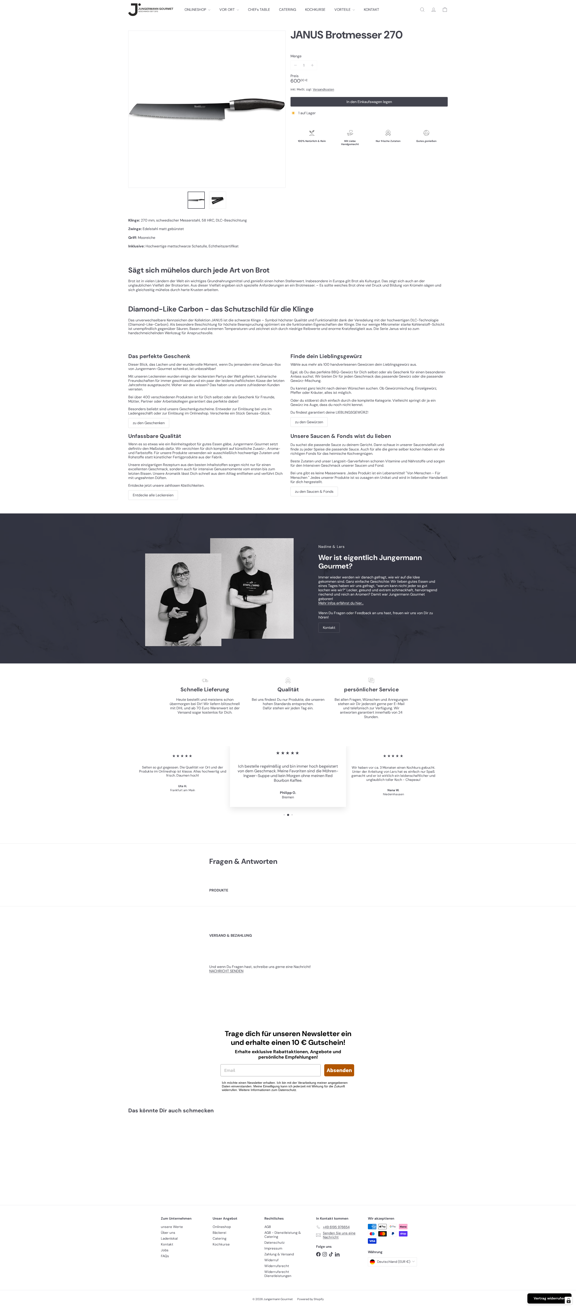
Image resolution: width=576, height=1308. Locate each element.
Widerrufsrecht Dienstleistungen (277, 1274)
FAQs (165, 1256)
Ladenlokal (169, 1238)
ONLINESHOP (195, 9)
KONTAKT (371, 9)
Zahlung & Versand (279, 1254)
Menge (296, 56)
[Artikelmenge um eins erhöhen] (312, 65)
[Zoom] (206, 109)
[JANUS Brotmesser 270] (153, 1156)
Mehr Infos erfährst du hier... (341, 603)
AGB (267, 1227)
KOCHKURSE (315, 9)
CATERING (287, 9)
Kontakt (167, 1244)
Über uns (168, 1232)
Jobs (165, 1250)
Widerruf (271, 1260)
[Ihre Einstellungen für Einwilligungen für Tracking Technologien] (568, 1300)
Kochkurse (221, 1244)
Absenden (339, 1070)
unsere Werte (172, 1227)
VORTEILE (342, 9)
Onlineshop (222, 1227)
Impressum (273, 1248)
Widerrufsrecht (276, 1266)
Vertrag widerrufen (549, 1298)
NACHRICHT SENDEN (226, 971)
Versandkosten (323, 89)
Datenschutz (274, 1242)
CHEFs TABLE (259, 9)
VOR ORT (227, 9)
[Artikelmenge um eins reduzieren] (295, 65)
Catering (219, 1238)
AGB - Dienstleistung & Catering (282, 1234)
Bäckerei (219, 1232)
